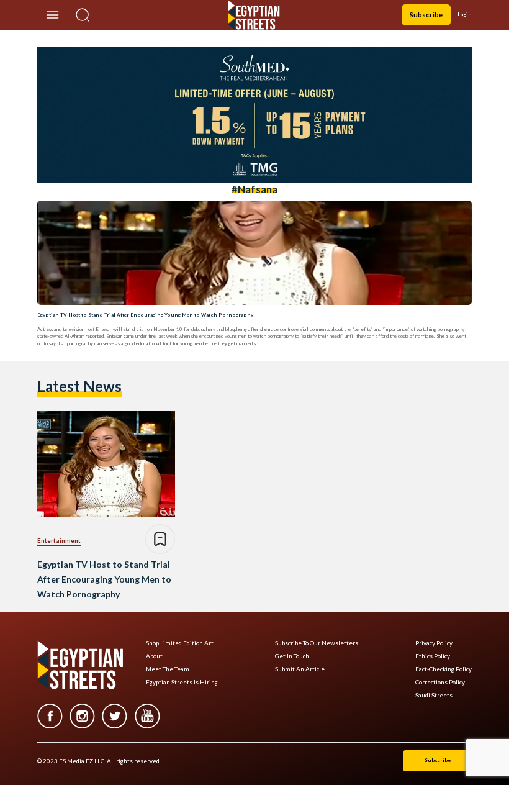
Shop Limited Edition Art (180, 643)
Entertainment (59, 540)
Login (464, 14)
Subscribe (426, 15)
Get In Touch (292, 656)
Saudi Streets (434, 695)
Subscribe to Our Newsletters (316, 643)
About (154, 656)
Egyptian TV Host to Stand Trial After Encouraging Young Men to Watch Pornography (145, 315)
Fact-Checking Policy (443, 669)
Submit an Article (300, 669)
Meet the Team (167, 669)
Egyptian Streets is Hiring (182, 682)
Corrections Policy (440, 682)
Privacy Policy (434, 643)
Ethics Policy (432, 656)
